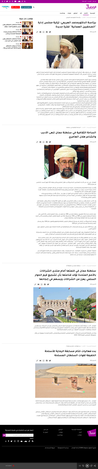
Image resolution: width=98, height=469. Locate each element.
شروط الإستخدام (50, 448)
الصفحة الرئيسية (91, 17)
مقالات (79, 435)
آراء (81, 13)
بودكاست (62, 13)
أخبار (80, 432)
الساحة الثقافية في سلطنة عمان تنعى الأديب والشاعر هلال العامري (73, 127)
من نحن (94, 1)
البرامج (75, 13)
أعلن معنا (84, 1)
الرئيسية (92, 13)
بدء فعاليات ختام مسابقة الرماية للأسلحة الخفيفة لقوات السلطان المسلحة (73, 346)
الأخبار (86, 13)
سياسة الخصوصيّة (63, 448)
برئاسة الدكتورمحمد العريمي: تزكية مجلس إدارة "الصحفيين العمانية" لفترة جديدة (73, 17)
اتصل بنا (90, 1)
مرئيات (69, 13)
